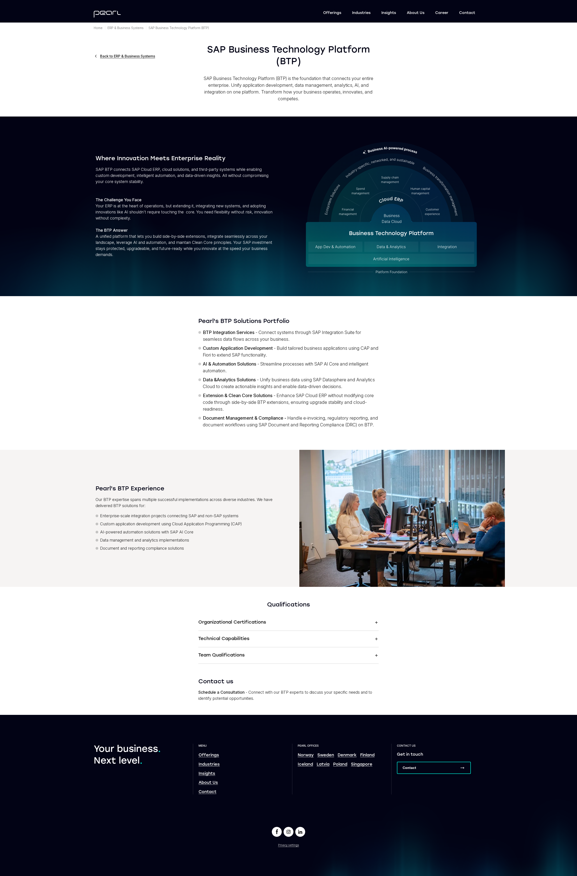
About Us (415, 13)
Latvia (323, 764)
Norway (306, 755)
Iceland (305, 764)
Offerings (332, 13)
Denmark (347, 755)
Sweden (325, 755)
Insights (388, 13)
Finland (367, 755)
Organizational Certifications (232, 622)
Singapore (361, 764)
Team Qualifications (221, 655)
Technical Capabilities (224, 639)
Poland (340, 764)
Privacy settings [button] (288, 845)
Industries (361, 13)
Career (441, 13)
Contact (467, 13)
